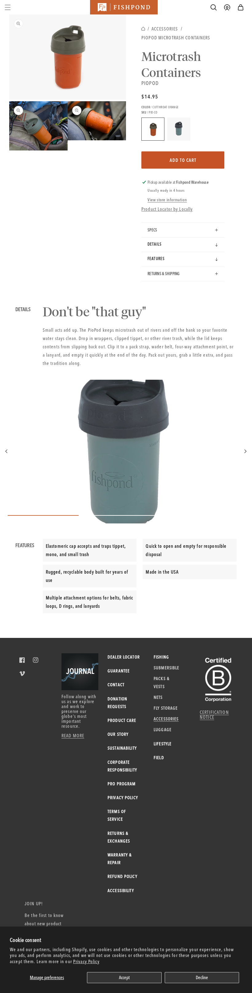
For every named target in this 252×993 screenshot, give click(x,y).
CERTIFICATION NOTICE (214, 714)
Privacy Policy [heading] (123, 797)
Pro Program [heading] (122, 784)
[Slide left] (7, 451)
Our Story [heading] (118, 734)
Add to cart (183, 160)
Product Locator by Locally (167, 209)
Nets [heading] (158, 697)
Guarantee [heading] (119, 671)
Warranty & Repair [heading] (120, 858)
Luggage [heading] (162, 729)
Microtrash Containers (171, 64)
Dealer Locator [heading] (124, 657)
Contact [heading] (116, 684)
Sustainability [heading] (122, 748)
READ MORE (72, 736)
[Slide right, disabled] (245, 451)
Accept (124, 977)
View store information (167, 199)
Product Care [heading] (122, 720)
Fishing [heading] (161, 657)
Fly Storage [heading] (166, 708)
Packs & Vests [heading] (161, 682)
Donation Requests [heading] (117, 702)
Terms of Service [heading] (117, 815)
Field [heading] (159, 757)
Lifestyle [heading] (162, 744)
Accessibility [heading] (121, 890)
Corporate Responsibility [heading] (122, 766)
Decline (202, 977)
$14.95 (149, 96)
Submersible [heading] (166, 668)
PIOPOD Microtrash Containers (176, 38)
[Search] (213, 7)
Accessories (165, 29)
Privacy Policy (86, 961)
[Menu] (7, 7)
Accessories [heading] (166, 719)
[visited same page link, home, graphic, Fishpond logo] (124, 7)
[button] (240, 7)
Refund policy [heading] (122, 876)
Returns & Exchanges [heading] (119, 837)
